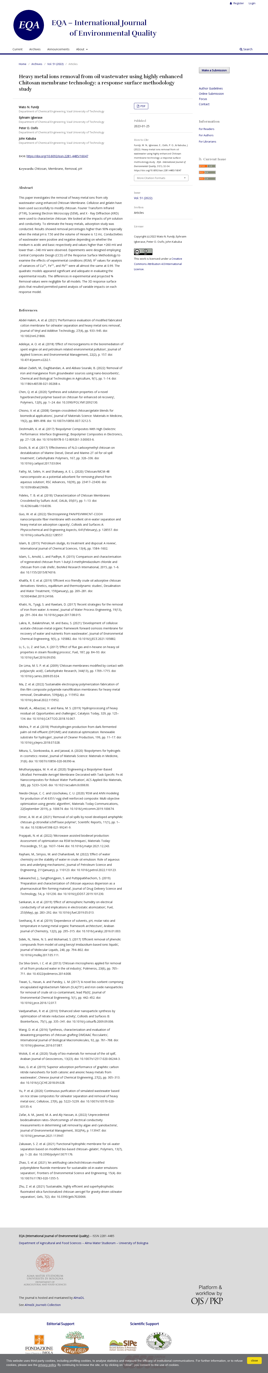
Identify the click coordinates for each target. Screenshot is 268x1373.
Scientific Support (144, 1323)
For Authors (206, 135)
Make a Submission (214, 70)
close (254, 1360)
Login (252, 3)
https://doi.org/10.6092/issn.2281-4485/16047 (57, 156)
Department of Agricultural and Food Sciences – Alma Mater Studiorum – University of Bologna (83, 1243)
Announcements (58, 49)
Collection (43, 1305)
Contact (204, 104)
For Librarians (207, 141)
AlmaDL (78, 1298)
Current (18, 49)
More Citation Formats (151, 178)
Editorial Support (60, 1323)
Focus (203, 99)
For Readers (206, 129)
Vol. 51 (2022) (55, 64)
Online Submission (211, 94)
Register (238, 3)
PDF (142, 106)
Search (247, 49)
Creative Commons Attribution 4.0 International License (158, 264)
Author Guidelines (211, 88)
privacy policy (47, 1365)
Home (22, 64)
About (80, 49)
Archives (35, 49)
